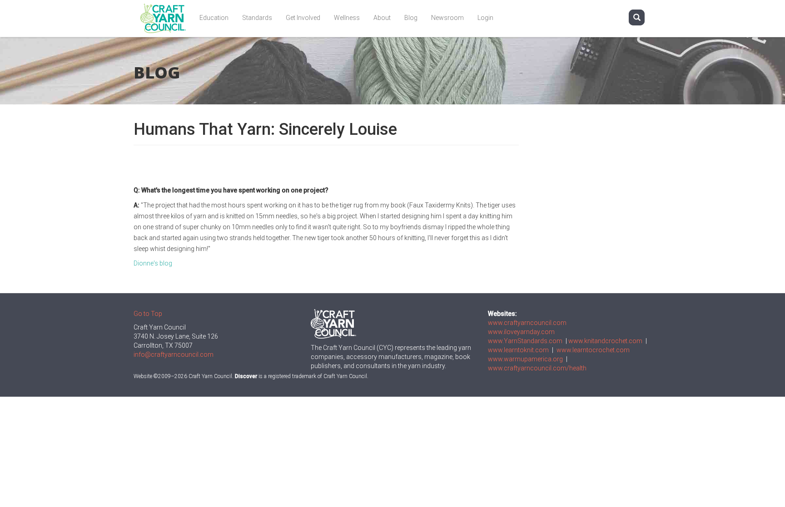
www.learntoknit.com (518, 350)
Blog (410, 17)
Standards (257, 17)
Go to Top (148, 313)
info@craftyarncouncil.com (174, 354)
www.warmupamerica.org (525, 359)
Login (485, 17)
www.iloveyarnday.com (521, 331)
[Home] (166, 18)
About (382, 17)
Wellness (347, 17)
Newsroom (447, 17)
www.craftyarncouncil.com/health (537, 368)
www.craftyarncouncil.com (527, 322)
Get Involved (303, 17)
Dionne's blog (153, 263)
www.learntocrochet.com (593, 350)
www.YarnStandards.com (525, 341)
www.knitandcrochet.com (605, 341)
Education (214, 17)
